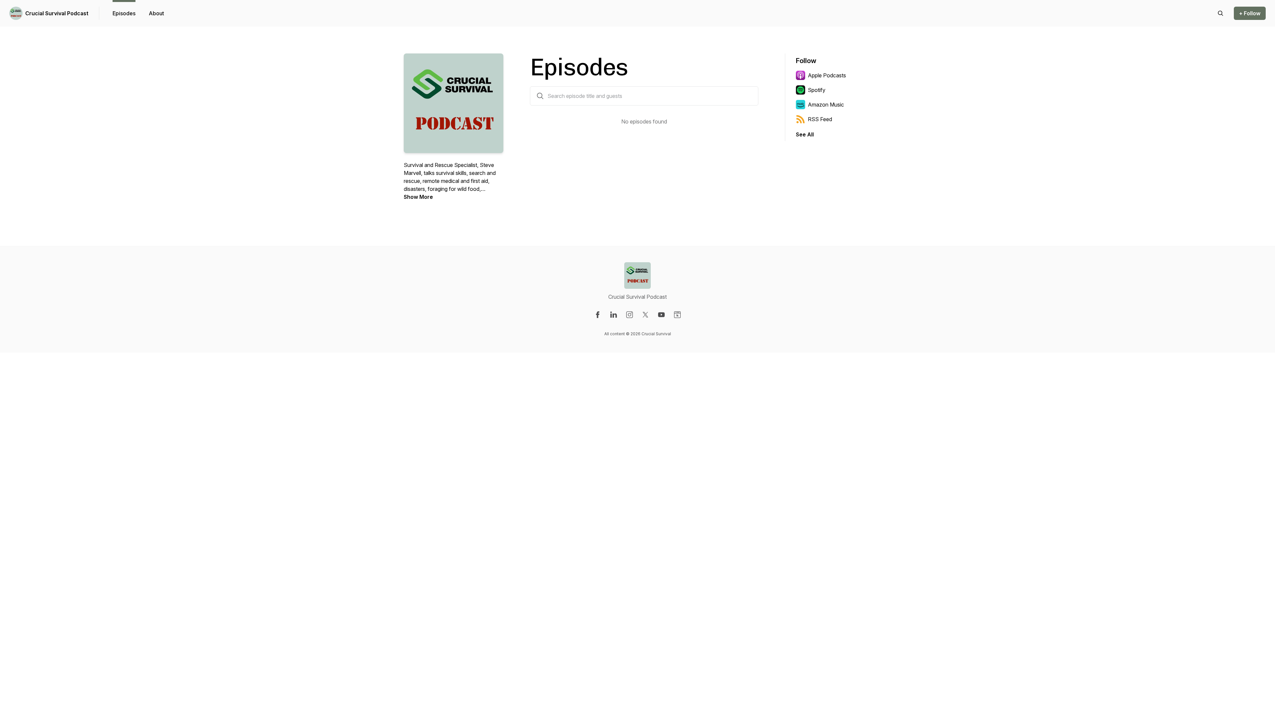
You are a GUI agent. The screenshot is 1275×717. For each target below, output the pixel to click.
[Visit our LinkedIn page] (613, 314)
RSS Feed (820, 119)
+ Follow (1249, 13)
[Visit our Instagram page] (629, 314)
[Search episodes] (1220, 13)
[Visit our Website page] (677, 314)
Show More (418, 197)
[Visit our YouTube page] (661, 314)
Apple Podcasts (827, 75)
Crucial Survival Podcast (56, 13)
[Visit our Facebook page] (597, 314)
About (156, 13)
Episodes (124, 13)
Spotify (816, 90)
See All (805, 134)
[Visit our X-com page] (645, 314)
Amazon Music (826, 104)
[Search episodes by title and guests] (540, 96)
